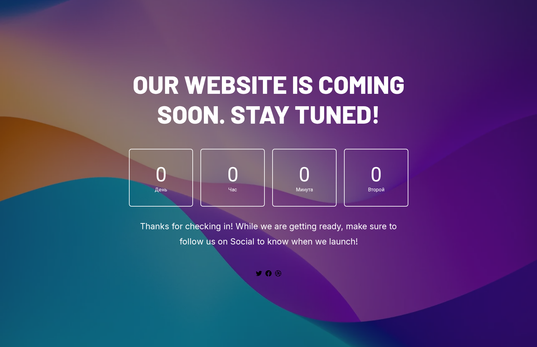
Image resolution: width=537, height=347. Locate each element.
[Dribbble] (278, 275)
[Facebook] (268, 275)
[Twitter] (259, 275)
